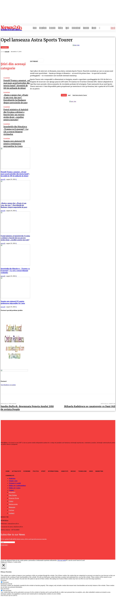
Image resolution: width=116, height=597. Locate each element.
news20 (7, 51)
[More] (41, 60)
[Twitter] (11, 552)
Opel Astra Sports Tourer (79, 95)
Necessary (6, 582)
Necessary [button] (4, 580)
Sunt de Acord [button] (80, 560)
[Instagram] (6, 552)
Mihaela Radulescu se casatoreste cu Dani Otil (89, 406)
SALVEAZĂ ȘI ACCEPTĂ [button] (9, 595)
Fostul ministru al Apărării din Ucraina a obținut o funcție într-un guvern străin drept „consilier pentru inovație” (15, 114)
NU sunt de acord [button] (71, 560)
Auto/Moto (5, 47)
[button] (113, 27)
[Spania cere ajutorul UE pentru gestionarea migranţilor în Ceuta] (15, 297)
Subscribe (4, 545)
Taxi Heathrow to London (8, 385)
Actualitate (6, 77)
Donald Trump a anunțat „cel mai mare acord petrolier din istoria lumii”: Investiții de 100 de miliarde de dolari (15, 174)
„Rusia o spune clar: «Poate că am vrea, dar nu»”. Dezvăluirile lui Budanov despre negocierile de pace (14, 205)
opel (69, 95)
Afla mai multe (61, 560)
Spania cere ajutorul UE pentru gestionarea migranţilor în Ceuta (14, 143)
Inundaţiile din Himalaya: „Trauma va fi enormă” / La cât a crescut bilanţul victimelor (15, 271)
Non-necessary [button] (5, 588)
